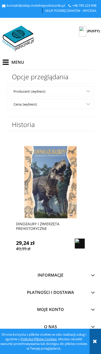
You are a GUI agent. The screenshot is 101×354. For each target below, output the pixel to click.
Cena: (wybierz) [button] (25, 104)
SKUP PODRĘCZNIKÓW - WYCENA (70, 10)
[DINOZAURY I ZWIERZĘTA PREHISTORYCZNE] (50, 182)
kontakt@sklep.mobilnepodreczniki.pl (36, 5)
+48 (75, 5)
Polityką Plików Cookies (38, 339)
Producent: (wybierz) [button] (29, 91)
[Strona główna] (18, 38)
